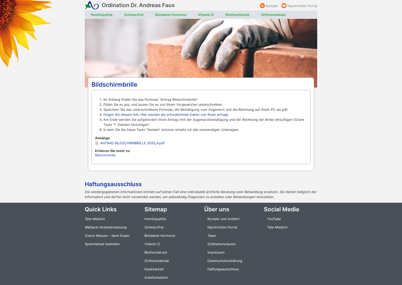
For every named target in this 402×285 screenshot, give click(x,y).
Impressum (216, 252)
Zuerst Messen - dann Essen (107, 235)
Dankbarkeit (154, 269)
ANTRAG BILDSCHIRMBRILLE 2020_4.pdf (132, 143)
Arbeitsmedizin (156, 277)
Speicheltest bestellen (102, 244)
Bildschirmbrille (105, 155)
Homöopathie (101, 15)
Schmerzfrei (133, 15)
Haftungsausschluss (223, 269)
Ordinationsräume (221, 244)
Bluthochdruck (237, 15)
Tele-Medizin (95, 219)
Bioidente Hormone (170, 15)
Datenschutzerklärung (224, 261)
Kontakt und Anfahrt (223, 219)
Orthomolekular (273, 15)
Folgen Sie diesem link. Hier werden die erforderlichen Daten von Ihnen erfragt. (166, 114)
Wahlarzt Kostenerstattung (106, 227)
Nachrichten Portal (302, 6)
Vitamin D (206, 15)
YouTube (274, 219)
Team (211, 235)
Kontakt (272, 6)
